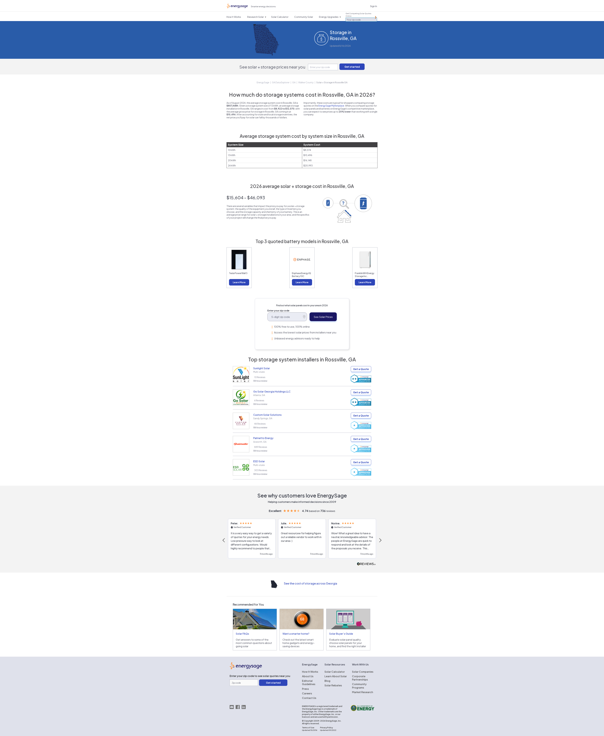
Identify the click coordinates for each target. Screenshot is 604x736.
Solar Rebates (333, 685)
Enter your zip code (278, 310)
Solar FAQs (242, 633)
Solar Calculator (334, 671)
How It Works (310, 671)
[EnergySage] (246, 668)
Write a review (260, 380)
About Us (307, 676)
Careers (307, 693)
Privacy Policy (326, 727)
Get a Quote (361, 369)
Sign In (373, 6)
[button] (224, 540)
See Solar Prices (323, 317)
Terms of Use (308, 727)
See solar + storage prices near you (272, 66)
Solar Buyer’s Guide (341, 633)
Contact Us (309, 698)
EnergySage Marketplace (331, 105)
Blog (327, 680)
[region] (302, 540)
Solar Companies (362, 671)
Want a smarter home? (295, 633)
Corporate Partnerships (360, 678)
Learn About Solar (335, 676)
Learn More (239, 282)
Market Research (362, 692)
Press (305, 688)
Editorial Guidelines (308, 682)
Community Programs (359, 685)
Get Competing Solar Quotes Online (358, 14)
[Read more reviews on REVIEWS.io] (366, 564)
